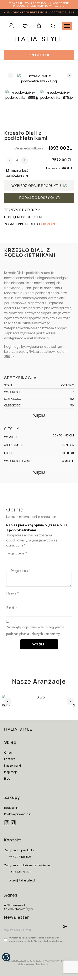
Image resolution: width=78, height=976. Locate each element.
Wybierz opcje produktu (36, 185)
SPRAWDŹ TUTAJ (62, 12)
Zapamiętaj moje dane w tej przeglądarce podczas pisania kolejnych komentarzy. (35, 630)
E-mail (11, 607)
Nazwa (12, 593)
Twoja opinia (20, 570)
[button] (39, 55)
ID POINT (50, 224)
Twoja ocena (16, 553)
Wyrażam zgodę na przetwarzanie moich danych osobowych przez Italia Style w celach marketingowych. (38, 939)
